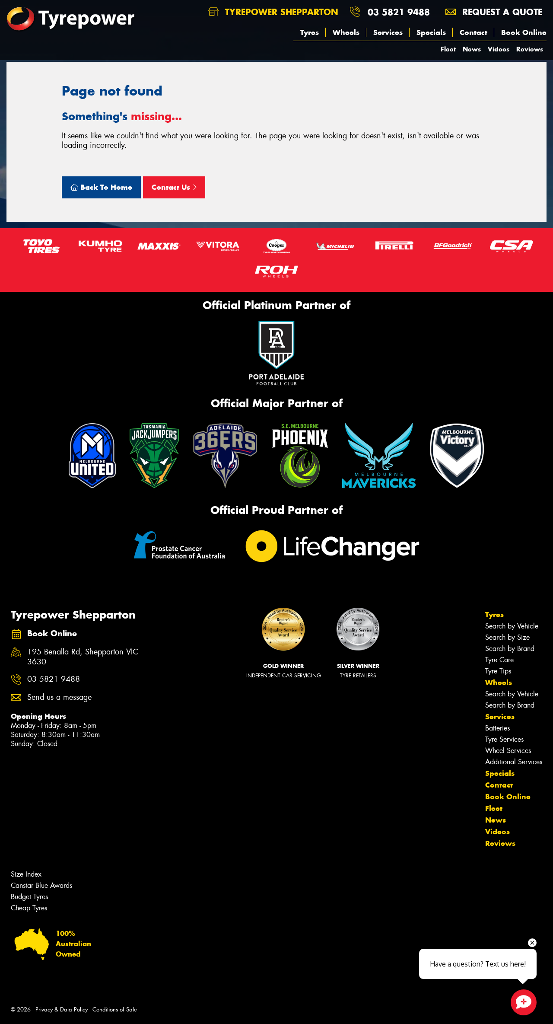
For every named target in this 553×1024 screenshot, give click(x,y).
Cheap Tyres (29, 907)
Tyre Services (504, 739)
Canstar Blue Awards (41, 885)
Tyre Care (499, 659)
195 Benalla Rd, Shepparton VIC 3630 (82, 657)
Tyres (309, 32)
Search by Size (507, 637)
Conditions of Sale (114, 1009)
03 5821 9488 (399, 11)
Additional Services (513, 761)
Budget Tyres (29, 896)
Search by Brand (509, 648)
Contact (473, 32)
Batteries (497, 728)
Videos (498, 49)
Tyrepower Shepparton (280, 11)
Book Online (524, 32)
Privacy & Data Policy (61, 1009)
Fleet (448, 49)
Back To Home (105, 187)
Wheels (346, 32)
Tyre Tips (498, 671)
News (472, 49)
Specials (431, 32)
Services (388, 32)
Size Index (26, 874)
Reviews (529, 49)
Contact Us (172, 187)
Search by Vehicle (511, 626)
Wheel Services (508, 750)
